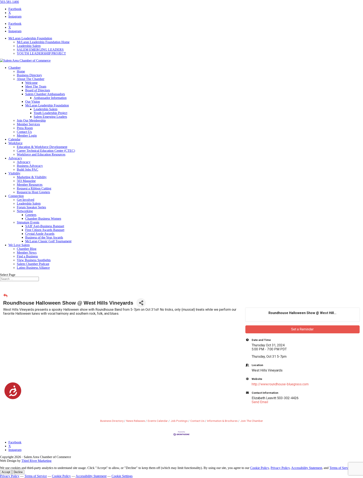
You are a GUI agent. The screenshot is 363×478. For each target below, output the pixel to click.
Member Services (28, 124)
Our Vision (32, 101)
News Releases (135, 420)
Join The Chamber (251, 420)
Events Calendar (158, 420)
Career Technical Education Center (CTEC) (46, 150)
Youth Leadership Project (50, 113)
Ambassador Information (50, 98)
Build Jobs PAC (27, 169)
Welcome (31, 82)
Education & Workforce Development (42, 147)
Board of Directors (37, 90)
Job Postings (179, 420)
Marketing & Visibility (32, 177)
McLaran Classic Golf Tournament (48, 241)
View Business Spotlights (34, 260)
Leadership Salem (29, 46)
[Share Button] (141, 303)
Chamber (14, 67)
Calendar (14, 139)
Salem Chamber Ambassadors (45, 94)
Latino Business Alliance (33, 267)
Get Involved (25, 199)
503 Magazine (26, 181)
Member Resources (29, 184)
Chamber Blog (26, 249)
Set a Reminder (302, 329)
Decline (18, 472)
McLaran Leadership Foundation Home (43, 42)
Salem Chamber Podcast (33, 264)
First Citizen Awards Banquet (44, 230)
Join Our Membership (31, 120)
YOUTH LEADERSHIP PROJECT (41, 53)
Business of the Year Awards (44, 237)
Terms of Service (340, 468)
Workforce (15, 143)
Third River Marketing (36, 460)
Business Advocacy (30, 166)
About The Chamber (30, 79)
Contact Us (24, 132)
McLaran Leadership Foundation (30, 38)
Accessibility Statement (306, 468)
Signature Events (28, 222)
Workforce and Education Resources (41, 154)
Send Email (260, 402)
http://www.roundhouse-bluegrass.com (280, 384)
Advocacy (15, 158)
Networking (25, 211)
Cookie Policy (259, 468)
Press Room (25, 128)
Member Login (27, 135)
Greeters (30, 215)
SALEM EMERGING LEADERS (40, 49)
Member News (27, 252)
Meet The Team (35, 86)
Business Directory (29, 75)
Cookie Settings (122, 476)
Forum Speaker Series (31, 207)
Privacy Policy (280, 468)
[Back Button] (5, 295)
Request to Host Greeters (33, 192)
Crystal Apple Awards (39, 233)
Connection (16, 196)
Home (21, 71)
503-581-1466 (9, 2)
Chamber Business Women (43, 218)
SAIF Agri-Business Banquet (44, 226)
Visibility (14, 173)
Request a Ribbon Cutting (34, 188)
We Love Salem (19, 245)
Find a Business (27, 256)
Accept (6, 472)
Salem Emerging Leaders (50, 116)
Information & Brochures (222, 420)
